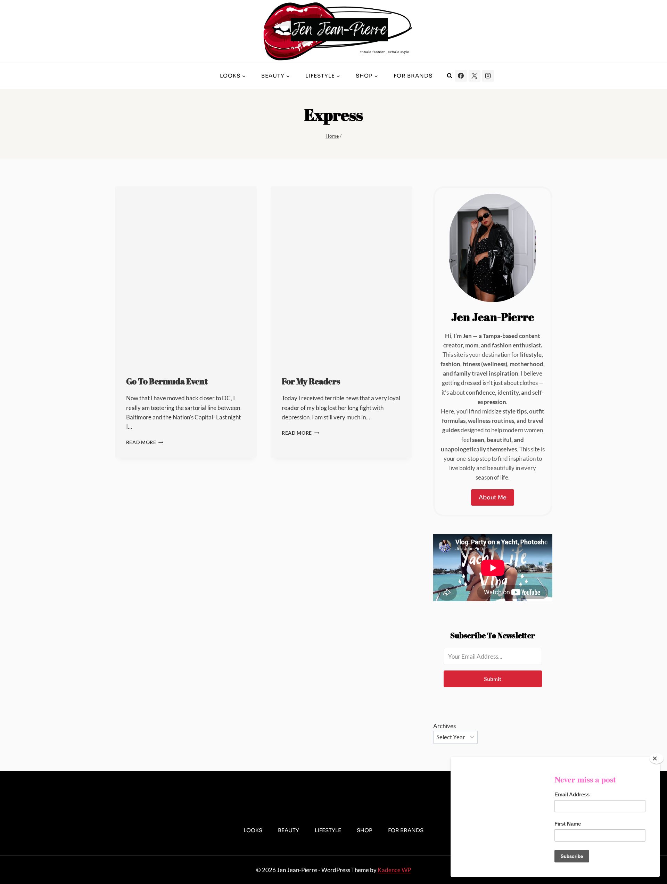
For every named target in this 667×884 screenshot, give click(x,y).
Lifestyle (328, 830)
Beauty (288, 830)
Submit (492, 679)
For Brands (413, 75)
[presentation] (186, 275)
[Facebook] (461, 76)
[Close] (657, 758)
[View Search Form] (449, 75)
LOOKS (253, 830)
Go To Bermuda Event (167, 381)
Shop (364, 830)
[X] (474, 76)
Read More (145, 442)
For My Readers (311, 381)
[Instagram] (488, 76)
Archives (444, 726)
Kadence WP (394, 870)
